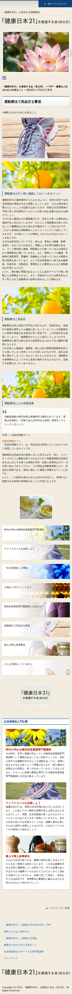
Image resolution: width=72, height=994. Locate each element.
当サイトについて (56, 3)
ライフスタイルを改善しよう (23, 803)
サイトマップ (11, 958)
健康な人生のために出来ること (20, 112)
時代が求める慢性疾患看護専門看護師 (28, 749)
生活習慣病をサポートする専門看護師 (24, 951)
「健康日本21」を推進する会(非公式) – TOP (27, 924)
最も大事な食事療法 (18, 856)
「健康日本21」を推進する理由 (20, 938)
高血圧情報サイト (11, 441)
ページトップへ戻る (59, 908)
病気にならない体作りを (17, 931)
